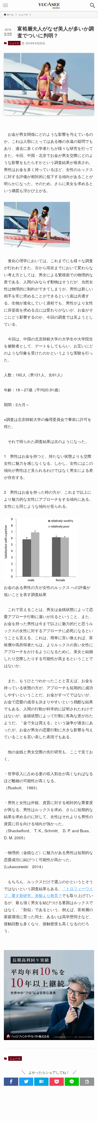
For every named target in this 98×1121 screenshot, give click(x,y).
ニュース (14, 43)
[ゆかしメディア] (49, 5)
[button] (92, 5)
